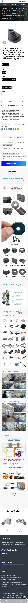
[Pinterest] (13, 550)
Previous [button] (3, 523)
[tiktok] (16, 550)
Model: (3, 124)
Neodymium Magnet (7, 142)
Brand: (15, 124)
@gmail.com (18, 577)
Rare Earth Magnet (7, 145)
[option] (8, 523)
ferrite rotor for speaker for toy (10, 153)
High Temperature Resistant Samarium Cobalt (20, 529)
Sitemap (12, 597)
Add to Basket (11, 105)
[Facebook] (2, 550)
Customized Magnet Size (9, 140)
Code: (2, 126)
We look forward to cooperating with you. (13, 148)
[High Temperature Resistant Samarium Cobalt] (20, 521)
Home (4, 4)
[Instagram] (10, 550)
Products (14, 4)
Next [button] (25, 523)
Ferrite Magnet (20, 142)
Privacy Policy (5, 597)
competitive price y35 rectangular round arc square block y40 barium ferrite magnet (14, 157)
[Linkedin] (5, 550)
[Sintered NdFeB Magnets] (8, 521)
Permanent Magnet (7, 137)
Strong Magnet (19, 137)
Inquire (11, 102)
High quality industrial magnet (10, 151)
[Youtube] (8, 550)
